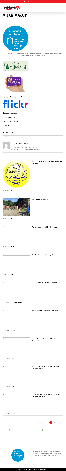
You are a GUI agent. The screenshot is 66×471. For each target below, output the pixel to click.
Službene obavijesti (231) (11, 121)
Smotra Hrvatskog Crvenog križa (43, 255)
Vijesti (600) (7, 125)
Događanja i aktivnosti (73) (11, 117)
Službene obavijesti (16, 302)
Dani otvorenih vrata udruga (41, 199)
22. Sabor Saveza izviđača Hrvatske (44, 283)
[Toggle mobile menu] (62, 8)
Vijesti (13, 191)
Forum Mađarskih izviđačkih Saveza (44, 227)
